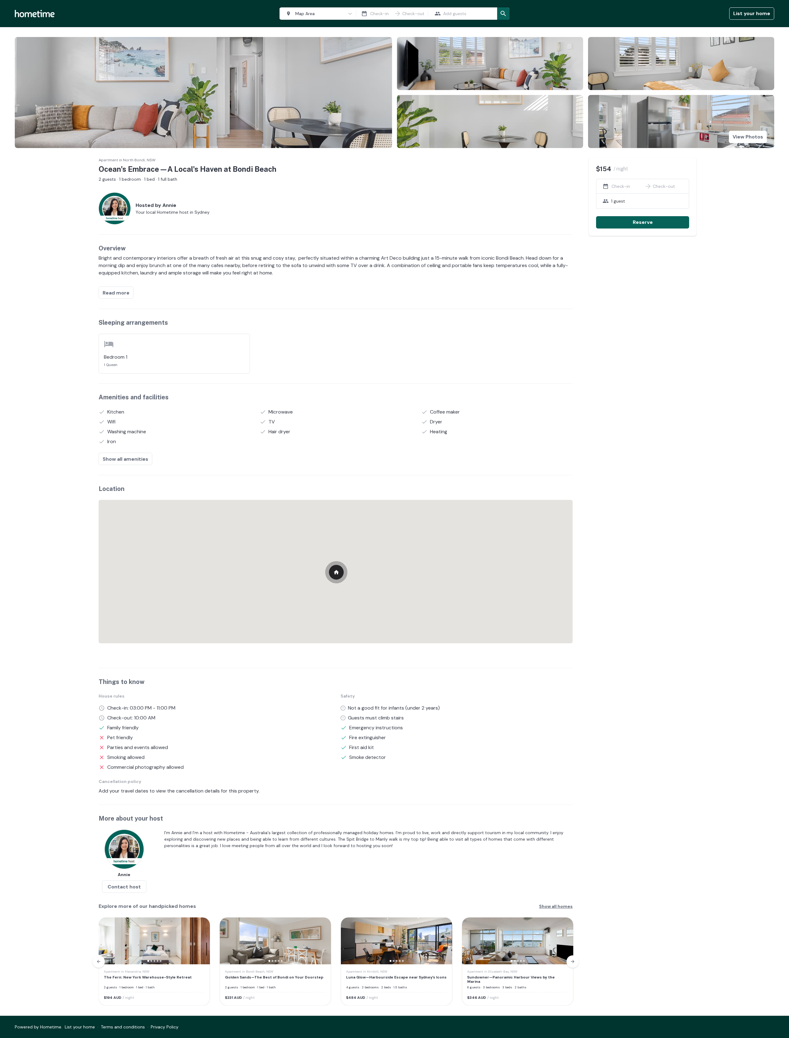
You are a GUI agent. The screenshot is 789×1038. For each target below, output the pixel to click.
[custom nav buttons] (98, 961)
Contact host (124, 887)
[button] (107, 941)
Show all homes (556, 906)
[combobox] (316, 13)
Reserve (643, 222)
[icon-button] (364, 13)
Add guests (454, 13)
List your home (751, 13)
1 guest (618, 201)
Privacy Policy (164, 1027)
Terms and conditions (123, 1027)
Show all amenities (125, 459)
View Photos (748, 137)
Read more (116, 293)
